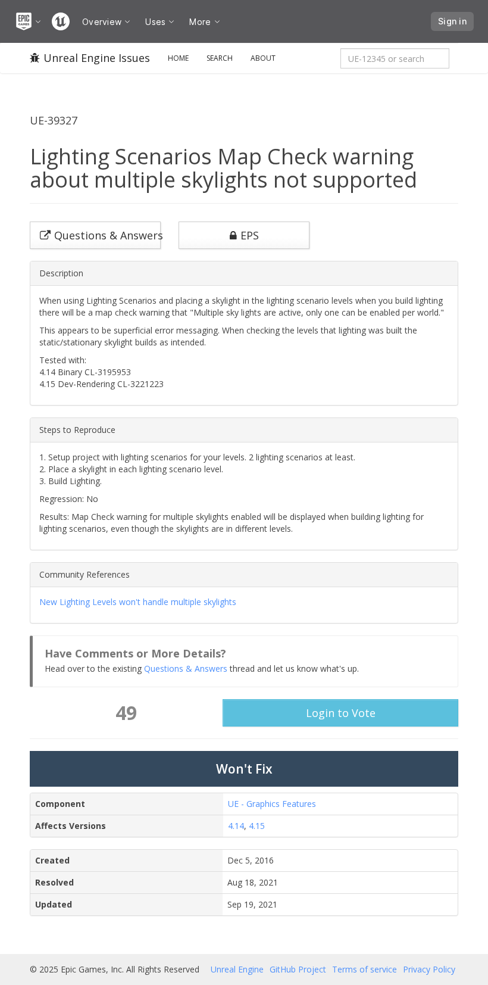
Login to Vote (341, 713)
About (263, 58)
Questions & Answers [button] (107, 235)
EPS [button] (249, 235)
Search (220, 58)
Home (178, 58)
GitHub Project (298, 969)
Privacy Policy (429, 969)
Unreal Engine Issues (96, 58)
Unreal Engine (237, 969)
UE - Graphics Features (272, 803)
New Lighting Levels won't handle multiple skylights (137, 601)
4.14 (236, 825)
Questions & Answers (185, 668)
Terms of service (364, 969)
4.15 (257, 825)
